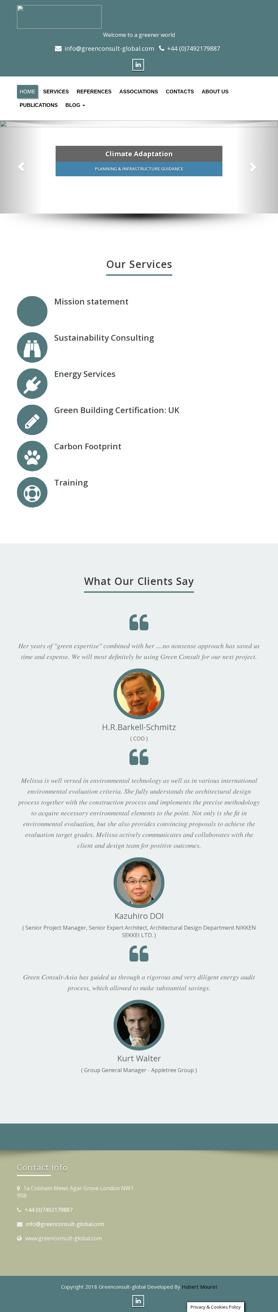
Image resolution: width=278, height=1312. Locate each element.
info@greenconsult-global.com (109, 48)
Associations (138, 91)
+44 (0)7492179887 (193, 48)
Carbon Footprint (87, 446)
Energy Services (85, 373)
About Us (215, 91)
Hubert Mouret (199, 1286)
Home (27, 91)
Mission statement (91, 301)
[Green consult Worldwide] (139, 17)
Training (71, 482)
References (94, 91)
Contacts (180, 91)
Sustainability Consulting (104, 337)
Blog (73, 105)
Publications (39, 105)
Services (56, 91)
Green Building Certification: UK (116, 409)
